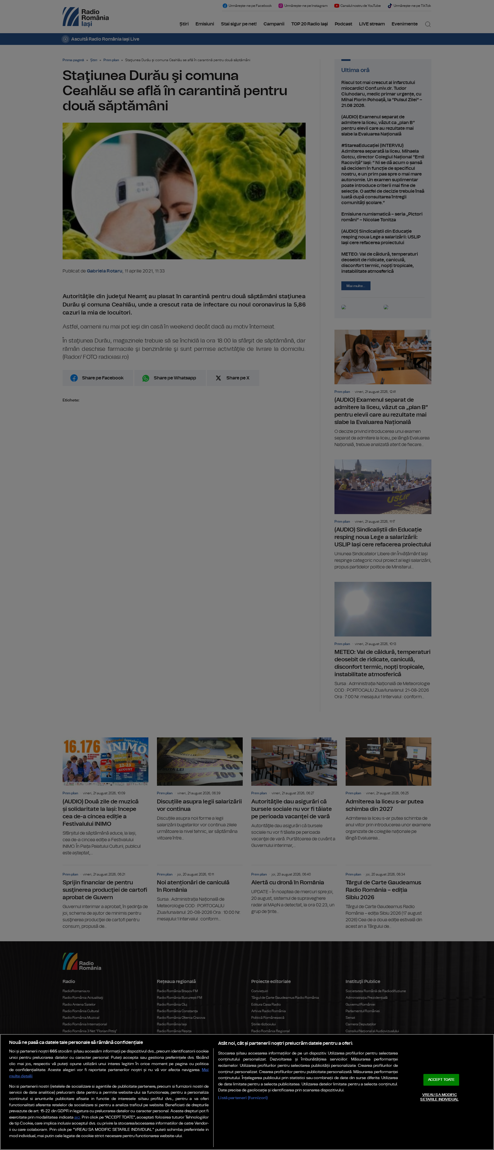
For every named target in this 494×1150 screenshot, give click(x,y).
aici (77, 1117)
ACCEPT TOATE (441, 1080)
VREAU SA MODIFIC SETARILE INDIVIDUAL (439, 1097)
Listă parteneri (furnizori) (243, 1098)
